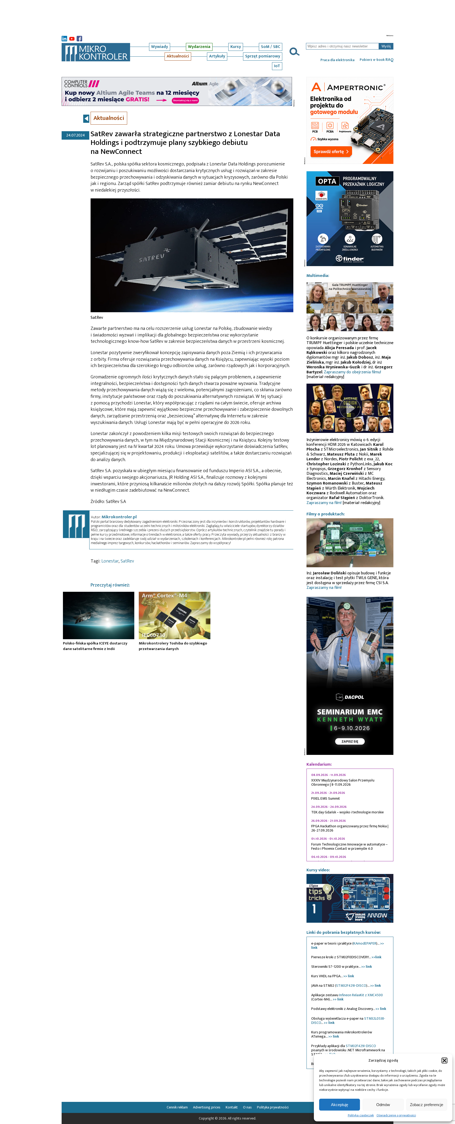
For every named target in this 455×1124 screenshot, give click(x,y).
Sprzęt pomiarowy (262, 56)
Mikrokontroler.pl (119, 517)
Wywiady (159, 46)
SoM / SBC (270, 46)
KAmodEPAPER (364, 943)
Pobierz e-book (376, 59)
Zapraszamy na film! (324, 502)
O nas (247, 1107)
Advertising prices (206, 1107)
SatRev (127, 561)
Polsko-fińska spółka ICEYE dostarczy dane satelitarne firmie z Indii (95, 646)
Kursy (235, 46)
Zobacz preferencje (426, 1104)
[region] (350, 815)
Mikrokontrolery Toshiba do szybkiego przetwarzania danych (173, 646)
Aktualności (178, 56)
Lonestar (109, 561)
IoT (277, 66)
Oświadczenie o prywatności (396, 1115)
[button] (444, 1060)
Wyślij (386, 46)
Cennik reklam (177, 1107)
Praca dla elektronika (337, 60)
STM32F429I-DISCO (351, 986)
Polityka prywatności (273, 1107)
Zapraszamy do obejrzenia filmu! (352, 372)
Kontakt (232, 1107)
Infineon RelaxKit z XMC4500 (361, 995)
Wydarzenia (199, 46)
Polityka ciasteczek (361, 1115)
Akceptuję (339, 1104)
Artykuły (217, 56)
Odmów (383, 1104)
